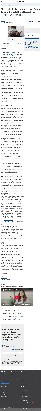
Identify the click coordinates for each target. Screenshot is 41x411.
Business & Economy (15, 355)
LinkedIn (3, 284)
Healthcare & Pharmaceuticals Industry (9, 356)
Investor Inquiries (24, 394)
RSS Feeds (34, 377)
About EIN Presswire (25, 388)
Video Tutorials (3, 392)
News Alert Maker (35, 381)
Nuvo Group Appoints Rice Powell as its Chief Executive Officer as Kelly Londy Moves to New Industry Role (32, 39)
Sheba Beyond (13, 54)
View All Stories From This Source (31, 49)
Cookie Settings (11, 407)
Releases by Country (25, 379)
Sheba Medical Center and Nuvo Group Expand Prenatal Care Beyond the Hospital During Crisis (32, 47)
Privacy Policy (3, 407)
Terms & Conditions (27, 408)
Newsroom (23, 392)
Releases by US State (25, 381)
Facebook (3, 281)
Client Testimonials (4, 394)
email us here (4, 278)
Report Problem (4, 396)
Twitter (2, 282)
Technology (20, 356)
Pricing (2, 377)
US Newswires (13, 377)
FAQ (1, 388)
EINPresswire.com (5, 52)
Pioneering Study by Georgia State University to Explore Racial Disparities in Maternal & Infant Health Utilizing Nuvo (31, 43)
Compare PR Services (5, 381)
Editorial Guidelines (4, 390)
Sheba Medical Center (8, 220)
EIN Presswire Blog (24, 390)
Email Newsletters (35, 379)
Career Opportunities (25, 396)
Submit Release (5, 383)
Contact (22, 398)
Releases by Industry (25, 377)
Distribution (3, 379)
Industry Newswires (14, 379)
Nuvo (13, 55)
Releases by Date (24, 383)
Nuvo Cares (3, 21)
